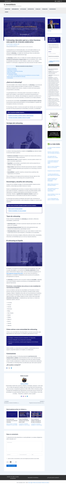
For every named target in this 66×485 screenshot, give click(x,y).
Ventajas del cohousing (12, 69)
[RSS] (59, 1)
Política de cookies (45, 482)
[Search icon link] (61, 1)
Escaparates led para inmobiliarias (54, 170)
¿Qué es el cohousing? (11, 68)
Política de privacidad (37, 482)
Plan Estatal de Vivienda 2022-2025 (14, 273)
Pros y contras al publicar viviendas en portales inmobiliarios (36, 421)
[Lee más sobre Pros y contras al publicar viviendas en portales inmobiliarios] (36, 414)
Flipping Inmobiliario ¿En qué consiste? (17, 210)
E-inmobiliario (10, 4)
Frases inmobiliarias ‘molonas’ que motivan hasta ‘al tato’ (24, 421)
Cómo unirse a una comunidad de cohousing (16, 76)
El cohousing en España (12, 73)
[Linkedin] (11, 368)
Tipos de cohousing (11, 72)
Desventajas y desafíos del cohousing (15, 71)
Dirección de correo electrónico (54, 56)
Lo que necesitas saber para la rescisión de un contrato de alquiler (53, 162)
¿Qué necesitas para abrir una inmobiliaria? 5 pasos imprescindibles (53, 189)
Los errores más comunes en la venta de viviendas (11, 421)
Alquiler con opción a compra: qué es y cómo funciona (20, 115)
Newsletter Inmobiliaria (33, 477)
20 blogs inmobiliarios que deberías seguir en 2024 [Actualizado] (52, 179)
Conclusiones (10, 77)
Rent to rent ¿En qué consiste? (15, 208)
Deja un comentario (9, 423)
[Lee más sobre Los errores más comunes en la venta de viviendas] (12, 414)
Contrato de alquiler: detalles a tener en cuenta (19, 117)
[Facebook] (55, 1)
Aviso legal (30, 482)
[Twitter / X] (56, 1)
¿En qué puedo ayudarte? (53, 477)
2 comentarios (21, 423)
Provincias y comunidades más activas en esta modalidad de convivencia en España (23, 75)
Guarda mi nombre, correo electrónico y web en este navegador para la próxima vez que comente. (23, 458)
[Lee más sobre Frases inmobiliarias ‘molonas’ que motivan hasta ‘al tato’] (24, 414)
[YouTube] (58, 1)
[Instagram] (23, 396)
